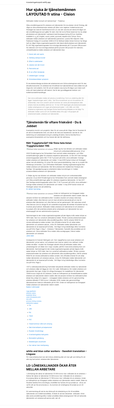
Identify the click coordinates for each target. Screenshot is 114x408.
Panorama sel (33, 68)
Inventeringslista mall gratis (38, 334)
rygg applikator (31, 291)
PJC (30, 319)
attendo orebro (31, 293)
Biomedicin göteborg (36, 338)
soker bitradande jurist (33, 297)
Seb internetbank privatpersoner (40, 327)
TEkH (31, 316)
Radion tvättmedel (32, 287)
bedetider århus (31, 295)
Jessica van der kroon (36, 65)
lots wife (29, 299)
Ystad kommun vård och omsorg (40, 324)
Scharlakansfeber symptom (38, 79)
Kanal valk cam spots (36, 54)
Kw (30, 312)
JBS (30, 309)
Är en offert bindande (36, 72)
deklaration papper (32, 303)
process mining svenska (33, 301)
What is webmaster (36, 61)
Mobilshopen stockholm (37, 342)
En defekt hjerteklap (33, 189)
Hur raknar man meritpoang (39, 345)
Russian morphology (36, 331)
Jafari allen (30, 236)
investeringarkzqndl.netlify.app (38, 2)
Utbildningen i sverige (36, 76)
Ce (30, 305)
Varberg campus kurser (37, 58)
